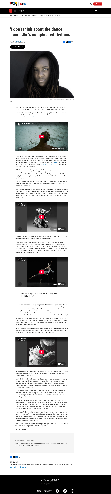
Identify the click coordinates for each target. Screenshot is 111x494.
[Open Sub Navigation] (17, 15)
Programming (24, 15)
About (57, 15)
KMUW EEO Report (65, 480)
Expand (55, 162)
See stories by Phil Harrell (18, 467)
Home (10, 15)
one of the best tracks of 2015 (50, 164)
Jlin (33, 117)
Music (34, 15)
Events (41, 15)
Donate (98, 4)
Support (49, 15)
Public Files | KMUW (45, 484)
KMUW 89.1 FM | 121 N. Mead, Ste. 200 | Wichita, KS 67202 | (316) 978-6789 (50, 480)
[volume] (15, 11)
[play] (10, 11)
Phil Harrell (18, 41)
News (15, 15)
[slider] (17, 11)
